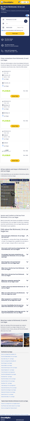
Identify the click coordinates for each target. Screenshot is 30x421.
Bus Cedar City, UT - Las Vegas (7, 358)
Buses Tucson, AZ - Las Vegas (7, 394)
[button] (17, 181)
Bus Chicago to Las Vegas (6, 363)
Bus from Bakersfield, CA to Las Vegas (9, 356)
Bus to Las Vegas (24, 414)
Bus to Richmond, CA (16, 414)
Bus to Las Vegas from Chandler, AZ (8, 361)
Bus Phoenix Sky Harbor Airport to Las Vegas (10, 405)
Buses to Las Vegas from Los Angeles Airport (10, 403)
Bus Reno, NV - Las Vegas (6, 383)
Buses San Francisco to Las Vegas (8, 392)
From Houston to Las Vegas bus (8, 372)
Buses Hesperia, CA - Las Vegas (7, 370)
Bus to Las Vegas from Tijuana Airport (9, 408)
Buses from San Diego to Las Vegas (8, 390)
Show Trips (15, 96)
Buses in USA (8, 414)
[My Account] (19, 2)
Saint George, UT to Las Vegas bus (8, 385)
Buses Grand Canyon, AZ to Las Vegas (9, 367)
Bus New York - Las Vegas (6, 376)
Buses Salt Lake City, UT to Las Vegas (8, 387)
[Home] (9, 2)
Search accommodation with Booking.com (13, 30)
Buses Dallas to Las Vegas (6, 365)
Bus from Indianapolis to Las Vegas (8, 374)
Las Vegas (25, 180)
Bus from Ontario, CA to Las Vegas (8, 378)
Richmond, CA (15, 180)
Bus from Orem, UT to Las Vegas (8, 381)
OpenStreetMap (23, 208)
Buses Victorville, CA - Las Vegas (7, 396)
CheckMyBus (2, 414)
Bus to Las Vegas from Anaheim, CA (8, 354)
